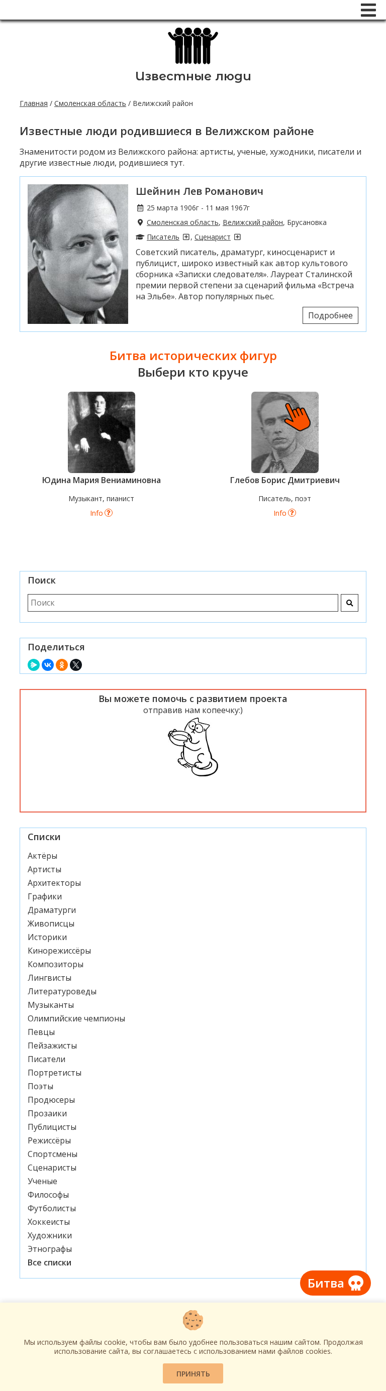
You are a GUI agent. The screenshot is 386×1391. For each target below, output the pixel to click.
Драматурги (52, 909)
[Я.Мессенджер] (34, 665)
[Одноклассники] (62, 665)
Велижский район (253, 222)
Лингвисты (49, 977)
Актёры (42, 855)
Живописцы (51, 923)
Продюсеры (51, 1099)
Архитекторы (54, 882)
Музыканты (51, 1004)
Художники (50, 1235)
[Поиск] (349, 603)
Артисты (44, 869)
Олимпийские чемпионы (76, 1018)
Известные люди (193, 76)
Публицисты (52, 1126)
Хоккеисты (49, 1221)
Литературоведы (62, 991)
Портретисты (54, 1072)
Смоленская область (90, 103)
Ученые (42, 1181)
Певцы (41, 1031)
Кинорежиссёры (59, 950)
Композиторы (55, 964)
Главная (34, 103)
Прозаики (47, 1113)
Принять (193, 1373)
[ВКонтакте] (48, 665)
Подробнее (330, 315)
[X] (76, 665)
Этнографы (50, 1248)
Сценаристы (52, 1167)
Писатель (163, 237)
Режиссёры (49, 1140)
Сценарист (213, 237)
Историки (47, 937)
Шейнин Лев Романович (199, 191)
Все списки (49, 1262)
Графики (45, 896)
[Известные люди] (193, 63)
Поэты (40, 1086)
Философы (48, 1194)
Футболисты (52, 1208)
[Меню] (368, 10)
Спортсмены (52, 1154)
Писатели (46, 1059)
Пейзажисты (52, 1045)
